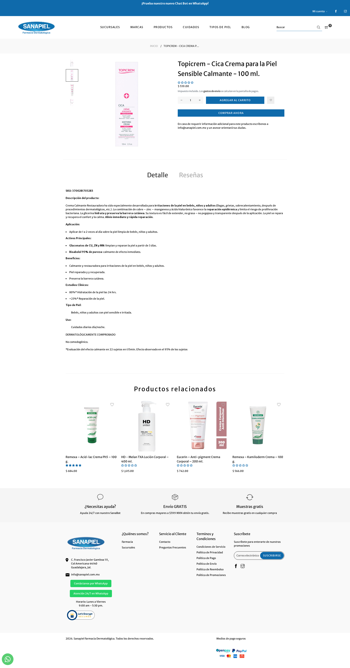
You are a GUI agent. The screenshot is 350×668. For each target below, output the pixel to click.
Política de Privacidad (210, 552)
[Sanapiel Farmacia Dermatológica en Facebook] (336, 11)
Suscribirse (272, 555)
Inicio (154, 46)
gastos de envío (212, 91)
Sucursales (128, 547)
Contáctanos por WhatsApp (91, 583)
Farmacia (127, 541)
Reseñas (191, 175)
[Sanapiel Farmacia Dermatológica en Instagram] (345, 11)
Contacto (164, 541)
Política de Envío (207, 563)
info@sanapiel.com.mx (85, 574)
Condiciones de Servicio (211, 546)
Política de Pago (206, 558)
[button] (185, 82)
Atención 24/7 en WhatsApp (90, 593)
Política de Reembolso (210, 569)
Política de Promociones (211, 575)
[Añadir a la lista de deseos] (270, 100)
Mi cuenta (318, 11)
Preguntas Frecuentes (172, 547)
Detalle (157, 175)
